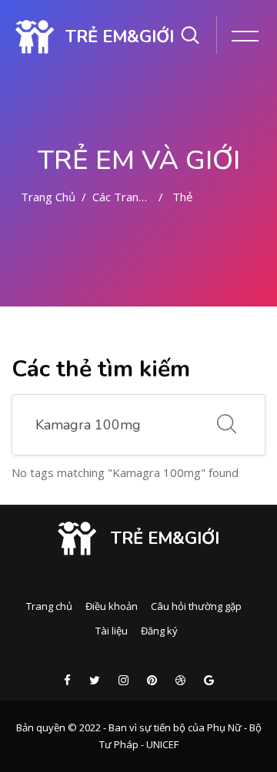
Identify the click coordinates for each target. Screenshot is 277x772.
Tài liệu (111, 631)
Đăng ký (159, 631)
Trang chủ (48, 196)
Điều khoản (111, 606)
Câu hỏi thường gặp (196, 606)
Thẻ (182, 196)
